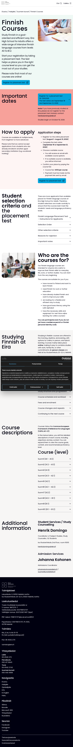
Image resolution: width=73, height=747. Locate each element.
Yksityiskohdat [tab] (36, 364)
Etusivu (4, 11)
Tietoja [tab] (60, 364)
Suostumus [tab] (12, 364)
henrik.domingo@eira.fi (47, 116)
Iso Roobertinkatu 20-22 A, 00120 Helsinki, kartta (20, 597)
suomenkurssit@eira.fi (46, 572)
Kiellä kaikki (13, 387)
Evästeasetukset (35, 387)
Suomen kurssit (23, 11)
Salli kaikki (59, 387)
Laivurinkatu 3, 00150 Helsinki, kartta (15, 594)
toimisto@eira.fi (8, 644)
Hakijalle (12, 11)
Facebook (6, 725)
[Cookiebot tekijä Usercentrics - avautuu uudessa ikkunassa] (63, 358)
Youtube (5, 730)
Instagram (6, 727)
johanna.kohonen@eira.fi (47, 569)
